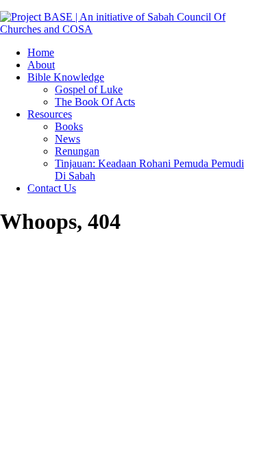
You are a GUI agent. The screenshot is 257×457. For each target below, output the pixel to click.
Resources (49, 114)
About (41, 65)
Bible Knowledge (65, 77)
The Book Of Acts (95, 102)
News (67, 139)
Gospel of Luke (89, 89)
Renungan (77, 151)
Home (40, 52)
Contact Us (51, 188)
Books (69, 126)
